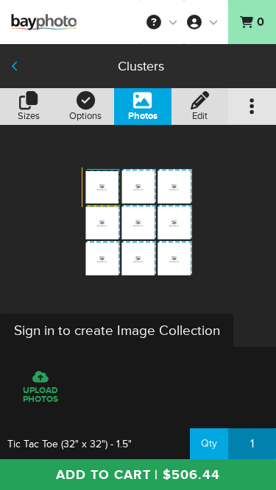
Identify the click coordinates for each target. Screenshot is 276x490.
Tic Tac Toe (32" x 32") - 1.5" (69, 444)
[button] (162, 22)
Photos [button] (143, 116)
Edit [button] (200, 116)
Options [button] (85, 116)
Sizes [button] (29, 116)
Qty (209, 443)
